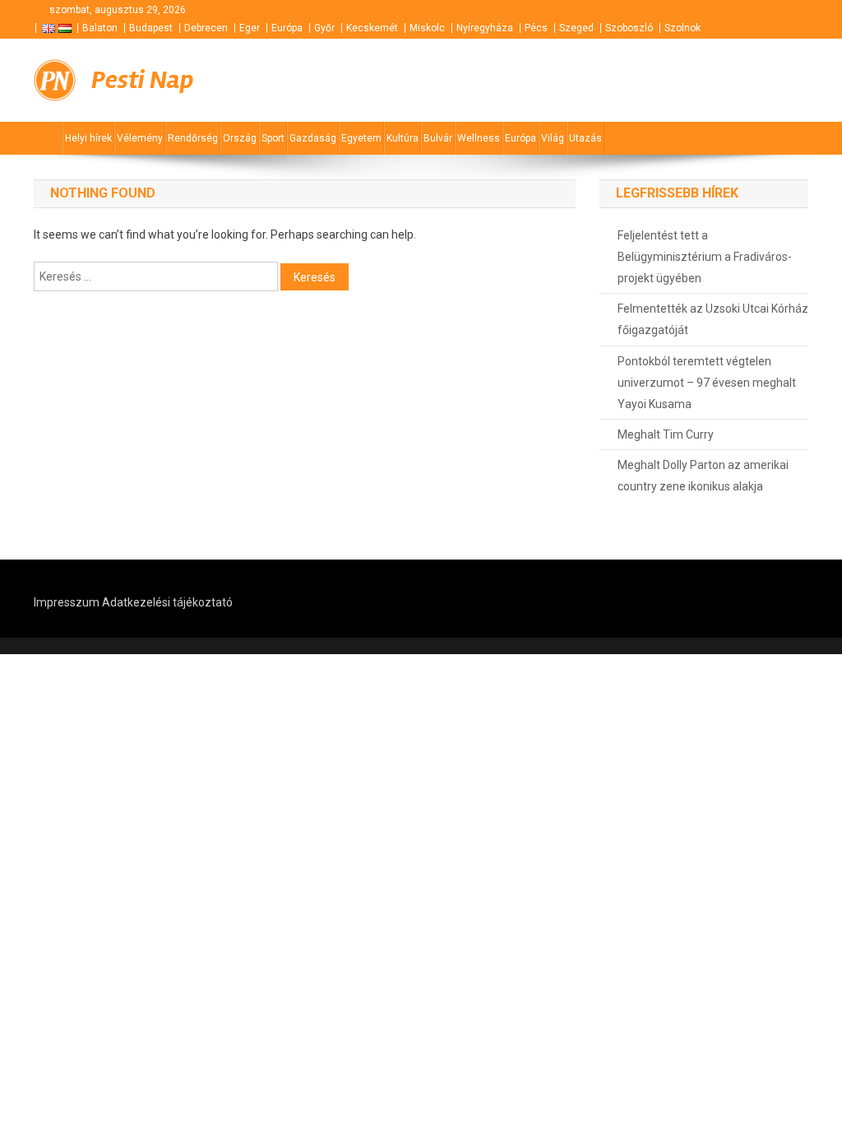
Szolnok (682, 28)
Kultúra (402, 138)
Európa (287, 28)
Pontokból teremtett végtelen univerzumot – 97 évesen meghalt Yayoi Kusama (707, 383)
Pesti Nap (142, 79)
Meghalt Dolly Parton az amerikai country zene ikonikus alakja (703, 475)
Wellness (478, 138)
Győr (324, 28)
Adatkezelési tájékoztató (167, 602)
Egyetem (361, 138)
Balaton (100, 28)
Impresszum (66, 602)
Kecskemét (372, 28)
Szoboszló (629, 28)
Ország (240, 138)
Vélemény (140, 138)
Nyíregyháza (484, 28)
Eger (249, 28)
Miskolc (427, 28)
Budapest (151, 28)
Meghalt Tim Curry (666, 434)
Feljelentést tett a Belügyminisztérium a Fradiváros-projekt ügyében (705, 257)
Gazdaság (312, 138)
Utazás (585, 138)
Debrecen (206, 28)
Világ (552, 138)
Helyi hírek (88, 138)
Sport (273, 138)
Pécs (536, 28)
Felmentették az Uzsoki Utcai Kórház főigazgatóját (713, 319)
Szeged (576, 28)
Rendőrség (193, 138)
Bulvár (437, 138)
